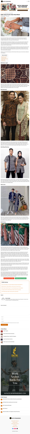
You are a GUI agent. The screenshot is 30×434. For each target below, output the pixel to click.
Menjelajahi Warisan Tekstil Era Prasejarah (10, 336)
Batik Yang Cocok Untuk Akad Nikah (9, 341)
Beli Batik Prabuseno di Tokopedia (21, 278)
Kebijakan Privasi (15, 426)
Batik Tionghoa (6, 330)
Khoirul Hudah (7, 298)
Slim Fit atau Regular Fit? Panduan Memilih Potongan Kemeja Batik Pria (12, 284)
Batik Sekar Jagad (4, 56)
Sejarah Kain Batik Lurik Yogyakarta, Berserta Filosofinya (11, 411)
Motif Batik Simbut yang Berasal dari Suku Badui (10, 402)
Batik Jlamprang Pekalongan (7, 405)
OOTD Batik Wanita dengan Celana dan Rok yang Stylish (10, 291)
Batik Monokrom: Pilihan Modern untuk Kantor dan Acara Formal (11, 286)
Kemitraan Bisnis (15, 422)
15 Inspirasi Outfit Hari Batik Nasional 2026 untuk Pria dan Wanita (11, 289)
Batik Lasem (3, 59)
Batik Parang (3, 60)
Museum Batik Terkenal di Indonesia (9, 333)
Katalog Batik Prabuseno (15, 423)
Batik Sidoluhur (5, 408)
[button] (27, 1)
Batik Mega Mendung (4, 58)
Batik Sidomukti (3, 57)
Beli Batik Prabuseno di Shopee (8, 278)
